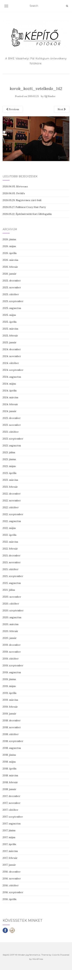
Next (61, 109)
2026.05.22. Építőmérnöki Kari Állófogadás (27, 214)
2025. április (10, 321)
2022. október (11, 507)
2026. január (9, 273)
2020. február (10, 631)
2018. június (9, 754)
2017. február (10, 858)
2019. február (10, 706)
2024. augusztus (12, 376)
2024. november (12, 356)
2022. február (10, 548)
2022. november (12, 500)
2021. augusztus (12, 583)
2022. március (10, 541)
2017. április (9, 844)
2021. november (12, 562)
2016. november (12, 878)
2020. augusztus (12, 617)
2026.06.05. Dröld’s (14, 193)
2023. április (9, 473)
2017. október (10, 809)
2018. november (12, 727)
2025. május (9, 315)
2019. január (9, 713)
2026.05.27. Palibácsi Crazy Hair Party (24, 207)
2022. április (9, 534)
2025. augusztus (12, 308)
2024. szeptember (13, 370)
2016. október (11, 885)
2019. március (10, 699)
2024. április (10, 390)
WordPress (37, 959)
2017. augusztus (12, 823)
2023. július (9, 452)
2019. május (9, 686)
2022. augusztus (12, 521)
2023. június (9, 459)
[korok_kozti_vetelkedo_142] (36, 138)
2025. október (11, 294)
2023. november (12, 424)
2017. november (11, 803)
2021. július (9, 589)
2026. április (10, 253)
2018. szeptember (13, 741)
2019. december (12, 644)
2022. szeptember (13, 514)
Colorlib (56, 954)
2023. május (9, 466)
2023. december (12, 418)
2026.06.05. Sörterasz (15, 186)
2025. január (9, 342)
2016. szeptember (13, 892)
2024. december (12, 349)
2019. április (9, 693)
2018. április (9, 768)
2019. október (11, 658)
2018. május (9, 761)
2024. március (10, 397)
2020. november (12, 596)
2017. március (10, 851)
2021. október (11, 569)
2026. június (9, 239)
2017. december (11, 796)
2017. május (9, 837)
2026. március (10, 260)
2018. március (10, 775)
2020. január (10, 638)
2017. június (9, 830)
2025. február (10, 335)
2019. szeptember (13, 665)
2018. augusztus (12, 748)
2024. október (11, 363)
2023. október (11, 431)
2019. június (9, 679)
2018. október (11, 734)
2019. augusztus (12, 672)
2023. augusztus (12, 445)
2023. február (10, 486)
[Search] (67, 6)
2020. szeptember (13, 610)
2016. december (12, 871)
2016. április (9, 899)
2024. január (9, 411)
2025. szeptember (13, 301)
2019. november (12, 651)
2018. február (10, 782)
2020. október (11, 603)
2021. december (11, 555)
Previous (13, 109)
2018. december (12, 720)
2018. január (9, 789)
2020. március (11, 624)
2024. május (9, 383)
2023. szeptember (13, 438)
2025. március (10, 328)
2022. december (12, 493)
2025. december (12, 280)
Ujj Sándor (49, 96)
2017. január (9, 864)
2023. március (10, 479)
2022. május (9, 528)
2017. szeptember (13, 816)
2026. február (10, 266)
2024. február (10, 404)
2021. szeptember (13, 576)
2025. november (12, 287)
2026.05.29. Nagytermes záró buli (22, 200)
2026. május (9, 246)
